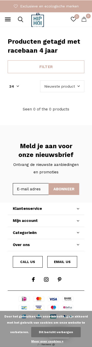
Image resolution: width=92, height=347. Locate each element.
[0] (84, 19)
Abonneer (64, 189)
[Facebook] (33, 279)
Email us (62, 262)
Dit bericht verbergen (56, 332)
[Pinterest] (59, 279)
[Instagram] (46, 279)
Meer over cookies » (47, 341)
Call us (27, 262)
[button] (7, 19)
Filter (46, 66)
